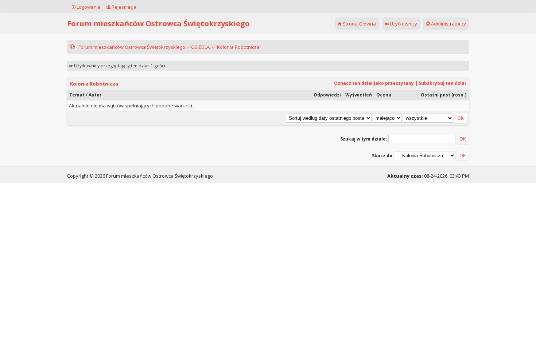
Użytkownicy (403, 23)
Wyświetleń (358, 95)
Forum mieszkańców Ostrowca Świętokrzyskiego (158, 23)
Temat (77, 95)
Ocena (383, 95)
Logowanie (88, 7)
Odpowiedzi (327, 95)
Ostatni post (435, 95)
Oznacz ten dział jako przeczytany (374, 83)
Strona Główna (359, 23)
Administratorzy (448, 23)
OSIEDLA (200, 47)
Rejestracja (123, 7)
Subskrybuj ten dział (442, 83)
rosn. (459, 95)
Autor (95, 95)
